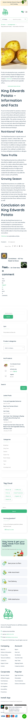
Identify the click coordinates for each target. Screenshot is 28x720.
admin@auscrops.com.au (12, 637)
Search (8, 316)
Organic (18, 496)
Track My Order (19, 657)
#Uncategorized (11, 241)
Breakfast (5, 445)
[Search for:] (14, 507)
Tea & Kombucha (19, 680)
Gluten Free (6, 454)
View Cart (17, 652)
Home (4, 24)
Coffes (18, 489)
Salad (4, 461)
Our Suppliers (4, 686)
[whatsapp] (17, 246)
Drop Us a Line (10, 529)
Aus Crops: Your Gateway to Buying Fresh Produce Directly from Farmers (13, 418)
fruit (8, 493)
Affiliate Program (5, 678)
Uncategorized (11, 24)
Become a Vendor (5, 675)
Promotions (4, 692)
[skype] (22, 246)
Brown (8, 489)
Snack (8, 499)
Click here (9, 78)
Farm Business (4, 680)
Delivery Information (6, 652)
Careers (3, 666)
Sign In (16, 649)
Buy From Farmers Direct (10, 406)
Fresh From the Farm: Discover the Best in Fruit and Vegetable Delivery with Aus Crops (13, 426)
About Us (3, 649)
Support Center (4, 663)
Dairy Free (6, 448)
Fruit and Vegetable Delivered (12, 401)
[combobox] (6, 19)
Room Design (6, 458)
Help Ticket (17, 660)
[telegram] (20, 246)
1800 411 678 (10, 634)
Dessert (5, 451)
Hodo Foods (18, 493)
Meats (8, 496)
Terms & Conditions (5, 657)
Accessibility (4, 689)
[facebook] (13, 246)
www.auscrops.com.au (14, 86)
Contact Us (3, 660)
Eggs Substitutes (19, 675)
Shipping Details (19, 663)
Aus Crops (6, 411)
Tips (4, 464)
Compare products (19, 666)
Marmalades (18, 678)
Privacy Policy (4, 655)
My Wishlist (18, 655)
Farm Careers (4, 683)
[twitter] (15, 246)
